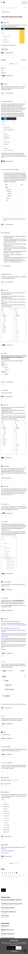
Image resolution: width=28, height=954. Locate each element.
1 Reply (2, 931)
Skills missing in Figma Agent (7, 933)
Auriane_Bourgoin (6, 746)
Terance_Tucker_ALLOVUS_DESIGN (10, 169)
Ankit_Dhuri (5, 390)
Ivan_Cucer (5, 618)
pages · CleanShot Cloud (14, 628)
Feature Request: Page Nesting (7, 907)
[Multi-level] (14, 216)
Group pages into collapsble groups (8, 911)
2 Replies (3, 927)
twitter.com (3, 72)
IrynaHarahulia (6, 777)
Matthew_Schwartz (7, 274)
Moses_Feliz (5, 290)
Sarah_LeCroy (6, 504)
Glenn (4, 732)
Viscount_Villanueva (7, 581)
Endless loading (4, 925)
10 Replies (3, 935)
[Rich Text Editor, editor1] (14, 881)
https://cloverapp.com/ (6, 635)
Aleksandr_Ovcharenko (8, 101)
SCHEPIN (5, 84)
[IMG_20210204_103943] (13, 43)
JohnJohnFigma (6, 232)
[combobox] (14, 7)
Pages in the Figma (5, 915)
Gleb (4, 68)
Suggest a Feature (6, 11)
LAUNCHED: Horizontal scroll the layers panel (10, 903)
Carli (4, 661)
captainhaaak (5, 844)
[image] (8, 151)
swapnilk (5, 353)
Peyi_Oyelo (5, 521)
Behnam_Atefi (6, 22)
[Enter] (2, 7)
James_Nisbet (6, 466)
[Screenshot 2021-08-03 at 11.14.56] (14, 702)
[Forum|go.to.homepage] (4, 3)
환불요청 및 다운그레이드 (6, 929)
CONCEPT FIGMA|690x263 (7, 850)
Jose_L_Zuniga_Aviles (7, 762)
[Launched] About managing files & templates (10, 899)
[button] (1, 2)
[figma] (13, 341)
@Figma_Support (4, 852)
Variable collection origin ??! (7, 937)
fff (3, 716)
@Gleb (6, 621)
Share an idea (4, 49)
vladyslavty (5, 597)
